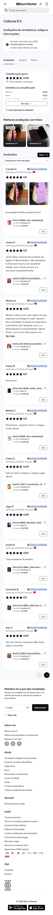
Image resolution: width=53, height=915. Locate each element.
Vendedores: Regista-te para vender (21, 758)
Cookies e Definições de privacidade (21, 833)
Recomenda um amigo (15, 803)
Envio (7, 770)
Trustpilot (9, 870)
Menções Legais (12, 841)
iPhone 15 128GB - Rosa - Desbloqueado (28, 436)
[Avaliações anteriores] (39, 675)
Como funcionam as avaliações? (20, 110)
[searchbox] (28, 10)
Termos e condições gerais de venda (21, 821)
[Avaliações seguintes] (47, 675)
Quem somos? (11, 731)
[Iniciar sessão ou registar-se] (40, 4)
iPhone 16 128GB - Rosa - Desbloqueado (28, 220)
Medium (8, 874)
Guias (7, 782)
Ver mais (10, 335)
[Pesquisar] (6, 10)
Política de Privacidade (15, 829)
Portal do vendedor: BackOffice (18, 762)
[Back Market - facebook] (19, 743)
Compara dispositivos (14, 786)
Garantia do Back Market (15, 825)
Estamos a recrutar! (13, 739)
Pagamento (10, 766)
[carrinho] (47, 4)
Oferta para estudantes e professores (21, 735)
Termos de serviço (13, 817)
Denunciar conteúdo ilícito (16, 845)
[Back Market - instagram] (7, 743)
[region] (26, 136)
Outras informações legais (16, 837)
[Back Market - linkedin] (13, 743)
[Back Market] (26, 4)
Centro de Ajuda (12, 778)
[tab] (8, 60)
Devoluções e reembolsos (16, 774)
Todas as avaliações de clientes (18, 790)
